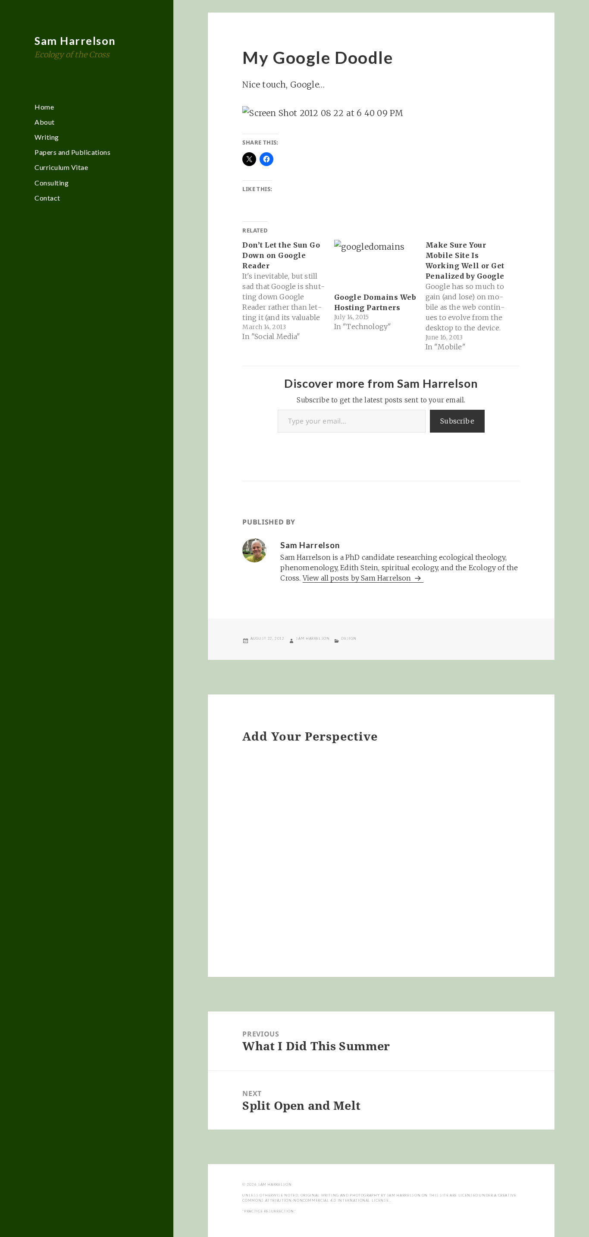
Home (44, 107)
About (44, 122)
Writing (46, 137)
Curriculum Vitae (61, 167)
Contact (47, 198)
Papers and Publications (72, 152)
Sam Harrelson (75, 40)
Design (349, 638)
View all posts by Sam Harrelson (358, 578)
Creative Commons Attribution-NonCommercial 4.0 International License (379, 1197)
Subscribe (457, 421)
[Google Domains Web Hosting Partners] (375, 263)
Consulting (51, 183)
